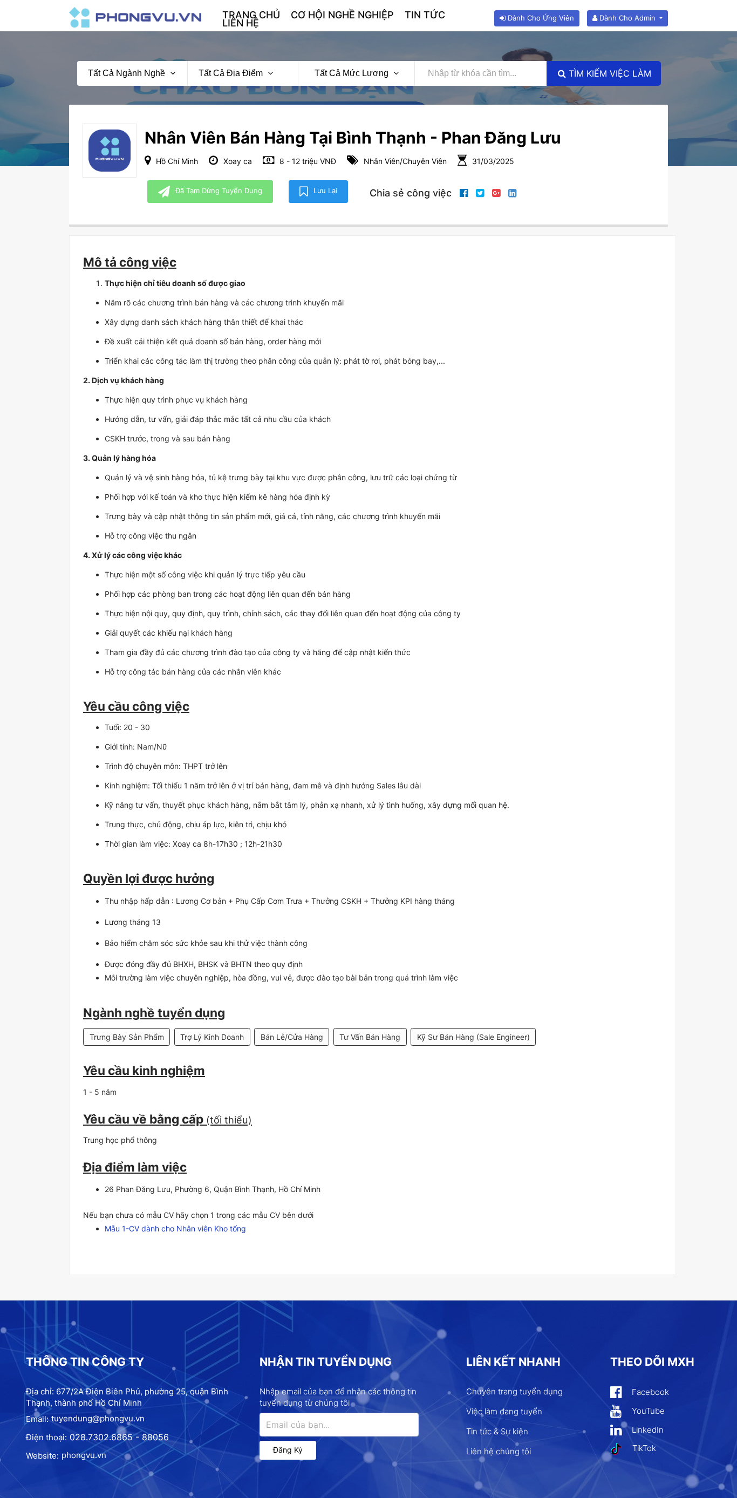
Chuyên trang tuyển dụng (514, 1391)
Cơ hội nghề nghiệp (342, 15)
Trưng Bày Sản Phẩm (127, 1036)
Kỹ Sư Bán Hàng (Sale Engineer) (473, 1036)
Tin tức (425, 15)
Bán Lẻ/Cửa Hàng (292, 1036)
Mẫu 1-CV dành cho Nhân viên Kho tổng (175, 1228)
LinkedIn (647, 1430)
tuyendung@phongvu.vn (98, 1418)
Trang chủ (251, 15)
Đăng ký (288, 1449)
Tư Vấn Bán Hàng (369, 1036)
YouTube (647, 1411)
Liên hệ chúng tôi (498, 1451)
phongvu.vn (84, 1455)
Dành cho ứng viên (540, 17)
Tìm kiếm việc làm (608, 73)
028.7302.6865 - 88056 (119, 1437)
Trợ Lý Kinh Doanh (212, 1036)
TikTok (643, 1448)
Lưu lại (325, 190)
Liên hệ (240, 23)
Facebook (649, 1392)
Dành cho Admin (627, 17)
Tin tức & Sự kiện (497, 1431)
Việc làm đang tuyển (504, 1411)
